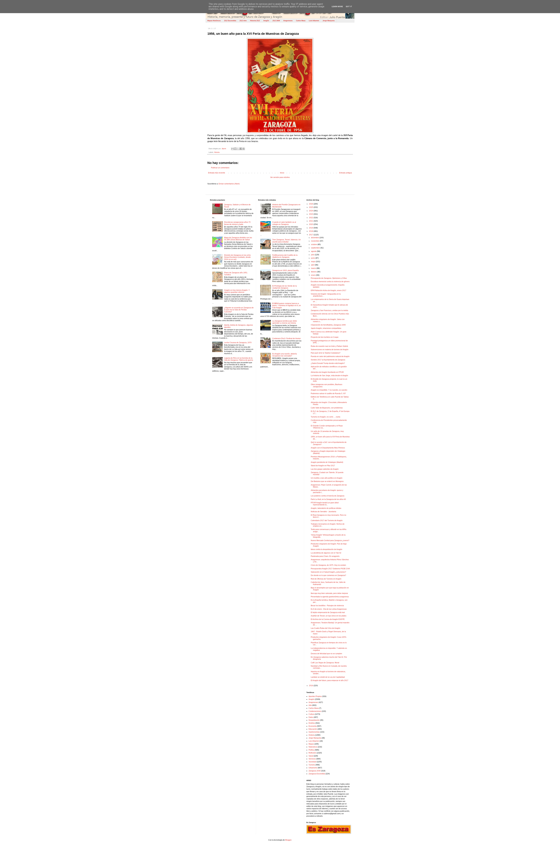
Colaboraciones (315, 711)
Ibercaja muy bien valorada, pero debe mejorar (329, 593)
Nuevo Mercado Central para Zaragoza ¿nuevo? (330, 540)
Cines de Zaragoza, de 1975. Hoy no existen (328, 565)
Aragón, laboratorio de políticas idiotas (326, 508)
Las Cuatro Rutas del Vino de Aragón (325, 628)
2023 (311, 214)
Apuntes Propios (315, 696)
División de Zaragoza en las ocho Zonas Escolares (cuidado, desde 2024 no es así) (237, 257)
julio (313, 255)
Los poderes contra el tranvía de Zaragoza (327, 496)
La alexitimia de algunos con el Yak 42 (326, 553)
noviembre (315, 241)
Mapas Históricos (214, 20)
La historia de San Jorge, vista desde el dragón (329, 376)
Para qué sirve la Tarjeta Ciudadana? (325, 353)
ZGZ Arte (243, 20)
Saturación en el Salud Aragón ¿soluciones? (328, 572)
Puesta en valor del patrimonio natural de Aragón (330, 356)
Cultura (311, 714)
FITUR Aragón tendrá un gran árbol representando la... (325, 504)
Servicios (312, 759)
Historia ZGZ (255, 20)
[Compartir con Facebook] (240, 148)
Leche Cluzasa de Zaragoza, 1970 (238, 343)
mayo (313, 262)
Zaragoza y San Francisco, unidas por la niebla (329, 310)
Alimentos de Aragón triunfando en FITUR (327, 372)
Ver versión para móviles (280, 177)
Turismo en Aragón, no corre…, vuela (325, 417)
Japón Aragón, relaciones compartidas (326, 328)
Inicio (282, 173)
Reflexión (312, 753)
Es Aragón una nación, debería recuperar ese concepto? (284, 355)
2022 (311, 218)
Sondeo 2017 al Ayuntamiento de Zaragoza (328, 360)
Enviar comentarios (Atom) (229, 184)
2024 (311, 211)
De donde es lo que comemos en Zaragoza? (328, 575)
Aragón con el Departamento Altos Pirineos (328, 448)
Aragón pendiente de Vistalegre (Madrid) (327, 462)
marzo (313, 268)
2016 (311, 686)
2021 (311, 221)
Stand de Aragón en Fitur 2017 (323, 466)
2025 (311, 207)
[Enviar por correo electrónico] (232, 148)
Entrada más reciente (216, 173)
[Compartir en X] (238, 148)
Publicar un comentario (220, 168)
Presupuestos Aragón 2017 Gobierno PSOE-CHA (330, 569)
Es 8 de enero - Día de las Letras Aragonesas (329, 609)
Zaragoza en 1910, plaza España (285, 270)
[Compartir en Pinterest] (243, 148)
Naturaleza (313, 747)
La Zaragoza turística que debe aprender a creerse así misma (284, 322)
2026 (311, 204)
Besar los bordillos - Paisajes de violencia (327, 606)
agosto (314, 251)
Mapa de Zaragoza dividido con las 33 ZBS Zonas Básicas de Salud (238, 239)
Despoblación (314, 720)
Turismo (312, 765)
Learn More (337, 7)
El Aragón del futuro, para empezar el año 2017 (329, 680)
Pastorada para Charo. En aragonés (325, 556)
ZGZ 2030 (276, 20)
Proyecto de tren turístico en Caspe (324, 337)
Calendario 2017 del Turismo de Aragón (327, 520)
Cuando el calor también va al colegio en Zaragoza (284, 223)
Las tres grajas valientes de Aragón (325, 469)
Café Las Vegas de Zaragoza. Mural (325, 663)
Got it (349, 7)
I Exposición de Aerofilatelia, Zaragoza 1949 (328, 325)
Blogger (288, 840)
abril (313, 265)
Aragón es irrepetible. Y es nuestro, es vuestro (329, 390)
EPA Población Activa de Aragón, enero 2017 (328, 290)
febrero (314, 272)
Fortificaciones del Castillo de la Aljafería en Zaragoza (285, 256)
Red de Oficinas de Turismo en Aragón (326, 579)
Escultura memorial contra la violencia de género (330, 282)
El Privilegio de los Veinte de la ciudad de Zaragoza (284, 287)
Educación (313, 729)
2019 (311, 228)
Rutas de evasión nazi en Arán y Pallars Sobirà (329, 346)
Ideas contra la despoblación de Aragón (326, 549)
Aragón (266, 20)
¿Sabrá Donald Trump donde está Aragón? (328, 363)
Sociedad (312, 762)
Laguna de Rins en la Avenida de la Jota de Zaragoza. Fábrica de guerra (238, 359)
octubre (314, 244)
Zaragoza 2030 (315, 771)
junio (313, 258)
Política (311, 750)
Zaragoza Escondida (317, 774)
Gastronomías (314, 732)
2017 (311, 235)
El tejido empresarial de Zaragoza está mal (328, 612)
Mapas (311, 744)
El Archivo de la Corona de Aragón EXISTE (328, 619)
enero (313, 275)
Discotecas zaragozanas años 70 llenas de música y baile (237, 223)
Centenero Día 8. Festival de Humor (286, 338)
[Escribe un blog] (235, 148)
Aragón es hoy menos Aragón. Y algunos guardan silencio (237, 291)
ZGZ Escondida (230, 20)
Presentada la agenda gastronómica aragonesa (330, 597)
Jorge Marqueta (329, 20)
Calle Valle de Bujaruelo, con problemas (327, 408)
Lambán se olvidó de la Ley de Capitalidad (328, 677)
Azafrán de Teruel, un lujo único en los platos (328, 616)
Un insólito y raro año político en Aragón (326, 478)
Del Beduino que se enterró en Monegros (327, 481)
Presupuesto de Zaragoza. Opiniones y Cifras (329, 278)
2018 (311, 231)
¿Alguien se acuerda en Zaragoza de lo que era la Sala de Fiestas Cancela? (239, 310)
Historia (216, 152)
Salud (311, 756)
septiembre (315, 248)
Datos (311, 717)
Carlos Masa (300, 20)
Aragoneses (288, 20)
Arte (310, 705)
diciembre (315, 238)
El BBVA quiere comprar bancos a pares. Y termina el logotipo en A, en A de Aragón (286, 305)
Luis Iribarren (314, 20)
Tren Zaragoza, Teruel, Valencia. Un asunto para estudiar (286, 241)
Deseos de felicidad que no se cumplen (326, 654)
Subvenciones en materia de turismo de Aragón (329, 350)
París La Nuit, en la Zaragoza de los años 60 (328, 499)
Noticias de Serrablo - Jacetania (323, 512)
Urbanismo (313, 768)
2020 (311, 224)
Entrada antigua (345, 173)
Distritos (312, 723)
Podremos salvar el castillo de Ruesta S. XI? (328, 393)
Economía (313, 726)
